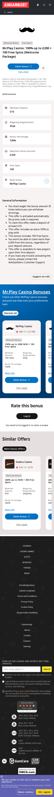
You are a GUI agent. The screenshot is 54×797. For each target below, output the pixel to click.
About (27, 629)
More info (10, 373)
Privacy (16, 691)
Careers (27, 640)
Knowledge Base (27, 585)
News (27, 573)
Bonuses (27, 562)
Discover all (10, 313)
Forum (27, 567)
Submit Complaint (27, 590)
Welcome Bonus (11, 43)
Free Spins (27, 43)
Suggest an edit (41, 276)
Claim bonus (21, 66)
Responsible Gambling (27, 612)
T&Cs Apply (23, 72)
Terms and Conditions (27, 596)
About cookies (25, 792)
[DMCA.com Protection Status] (27, 771)
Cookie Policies (29, 691)
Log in (27, 416)
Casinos (27, 545)
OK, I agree (44, 792)
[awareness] (19, 761)
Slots (27, 556)
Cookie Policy (27, 607)
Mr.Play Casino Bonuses (26, 292)
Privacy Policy (27, 601)
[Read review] (46, 181)
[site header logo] (15, 5)
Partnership (27, 624)
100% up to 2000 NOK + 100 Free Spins (19, 345)
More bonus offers (14, 448)
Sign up (47, 669)
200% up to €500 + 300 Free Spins (19, 481)
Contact (27, 635)
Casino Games (27, 551)
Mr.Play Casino (18, 183)
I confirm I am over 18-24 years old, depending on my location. (28, 676)
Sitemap (27, 646)
